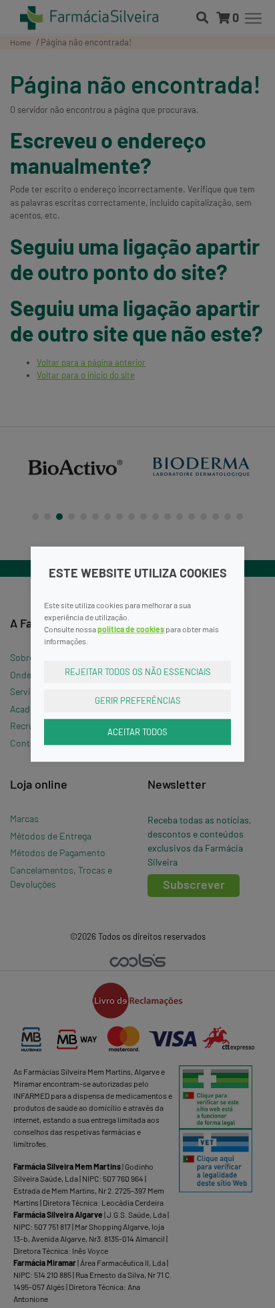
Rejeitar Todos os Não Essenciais (138, 671)
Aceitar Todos (137, 731)
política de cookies (130, 628)
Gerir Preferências (138, 700)
